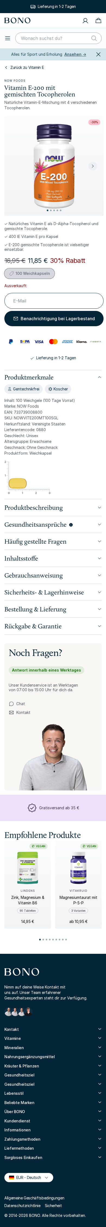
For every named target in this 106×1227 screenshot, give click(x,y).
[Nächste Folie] (92, 166)
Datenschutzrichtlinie (22, 1205)
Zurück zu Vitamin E (27, 67)
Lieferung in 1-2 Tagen (57, 6)
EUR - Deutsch (26, 1177)
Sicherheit (53, 1205)
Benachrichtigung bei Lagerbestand (58, 318)
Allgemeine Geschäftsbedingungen (34, 1198)
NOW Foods (15, 80)
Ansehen (75, 54)
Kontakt (19, 712)
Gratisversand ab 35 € (59, 807)
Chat (20, 703)
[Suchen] (94, 38)
